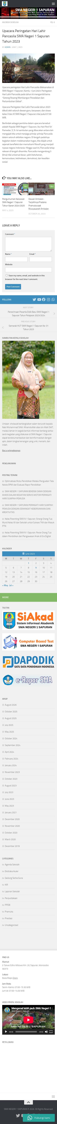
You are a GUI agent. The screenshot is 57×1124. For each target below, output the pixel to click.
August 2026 (11, 705)
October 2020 (11, 832)
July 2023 (9, 792)
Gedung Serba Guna (14, 878)
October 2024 (11, 738)
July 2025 (9, 725)
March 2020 (10, 839)
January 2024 (11, 765)
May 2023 (9, 805)
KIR (6, 884)
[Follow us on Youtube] (39, 299)
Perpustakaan (11, 898)
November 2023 (12, 772)
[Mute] (46, 1031)
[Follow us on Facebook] (43, 299)
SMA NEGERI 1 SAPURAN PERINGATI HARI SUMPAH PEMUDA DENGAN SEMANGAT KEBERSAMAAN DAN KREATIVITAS (27, 509)
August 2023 (11, 785)
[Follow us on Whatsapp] (53, 299)
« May (5, 585)
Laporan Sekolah (12, 891)
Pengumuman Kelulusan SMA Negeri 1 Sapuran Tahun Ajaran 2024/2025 (13, 202)
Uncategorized (11, 925)
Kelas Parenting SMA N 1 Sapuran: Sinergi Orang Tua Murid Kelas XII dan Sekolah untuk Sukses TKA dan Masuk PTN (28, 522)
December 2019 (12, 846)
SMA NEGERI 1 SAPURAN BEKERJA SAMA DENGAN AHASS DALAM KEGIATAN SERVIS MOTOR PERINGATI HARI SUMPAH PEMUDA (27, 495)
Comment (10, 234)
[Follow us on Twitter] (34, 299)
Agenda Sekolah (10, 22)
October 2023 (11, 779)
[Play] (6, 1031)
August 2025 (11, 718)
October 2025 (11, 711)
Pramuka (9, 911)
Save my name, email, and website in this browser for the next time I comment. (25, 277)
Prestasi (8, 918)
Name (8, 254)
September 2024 (12, 745)
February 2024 (11, 758)
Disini (15, 978)
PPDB (7, 905)
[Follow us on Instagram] (48, 299)
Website (8, 264)
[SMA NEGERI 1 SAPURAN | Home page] (5, 3)
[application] (28, 1020)
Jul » (11, 585)
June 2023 (9, 799)
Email (32, 254)
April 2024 (9, 752)
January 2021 (11, 812)
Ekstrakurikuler (11, 871)
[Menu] (53, 3)
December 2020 (12, 819)
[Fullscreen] (51, 1031)
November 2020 (12, 826)
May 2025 (9, 731)
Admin (8, 47)
